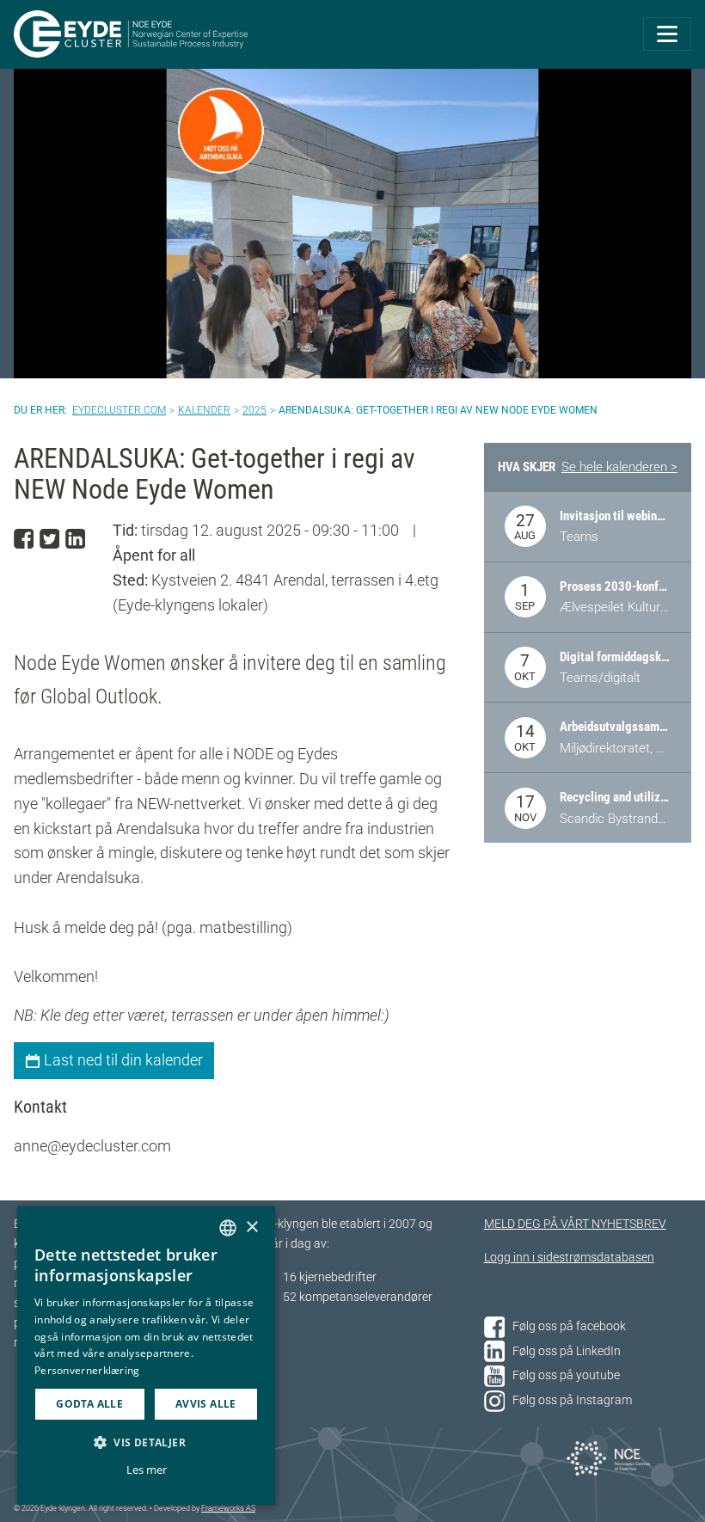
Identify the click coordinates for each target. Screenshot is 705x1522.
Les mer (146, 1469)
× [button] (251, 1227)
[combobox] (227, 1228)
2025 (254, 410)
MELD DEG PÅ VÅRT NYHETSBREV (575, 1224)
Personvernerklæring (87, 1370)
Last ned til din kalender (121, 1060)
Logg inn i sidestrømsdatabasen (569, 1257)
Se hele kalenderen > (619, 467)
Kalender (204, 410)
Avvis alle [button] (205, 1403)
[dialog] (146, 1355)
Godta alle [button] (89, 1403)
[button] (146, 1442)
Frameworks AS (228, 1508)
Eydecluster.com (119, 410)
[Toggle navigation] (667, 34)
